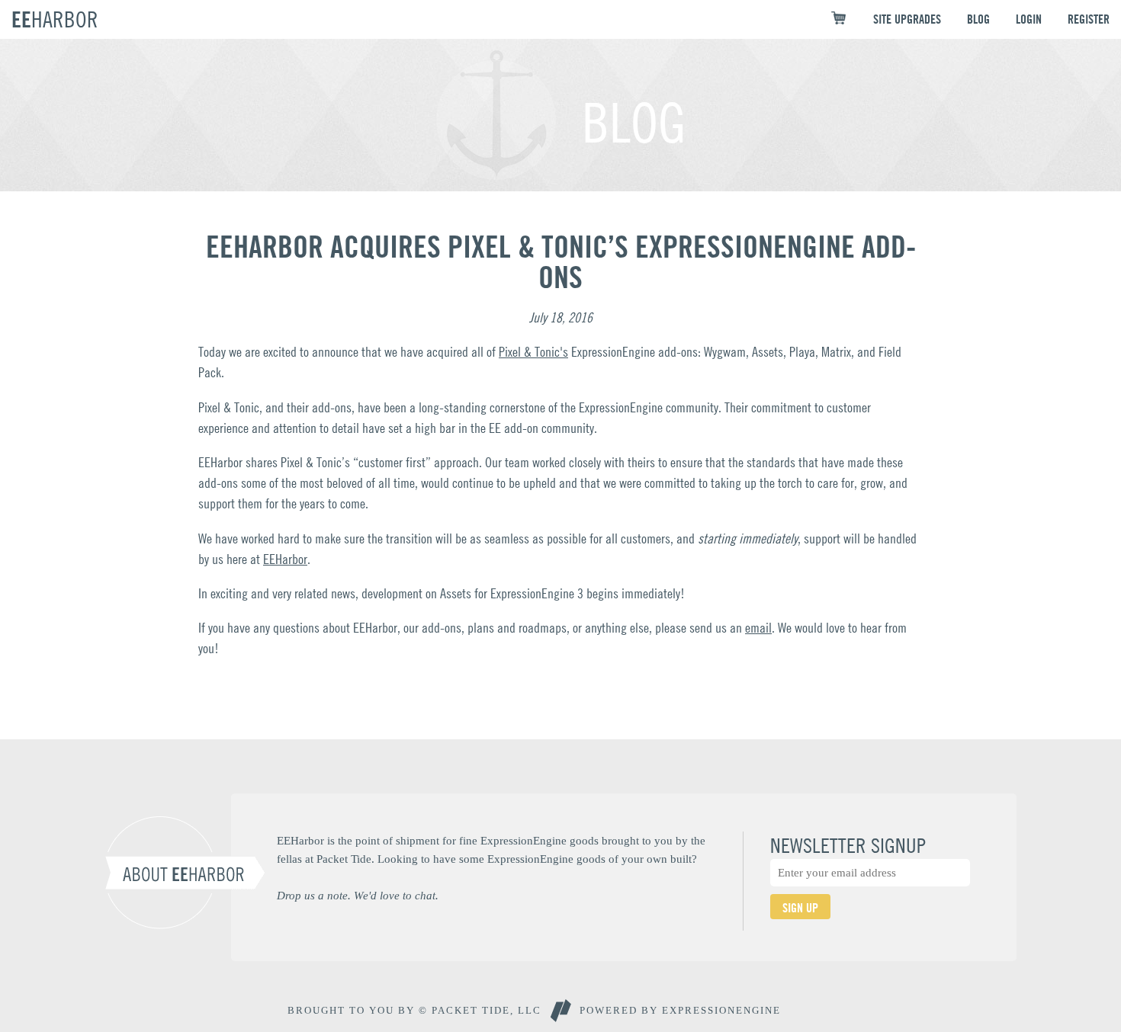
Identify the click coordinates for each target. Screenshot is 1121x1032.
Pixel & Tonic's (533, 352)
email (758, 628)
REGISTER (1089, 19)
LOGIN (1029, 19)
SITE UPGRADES (907, 19)
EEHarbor (285, 559)
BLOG (978, 19)
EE (54, 19)
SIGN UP (800, 907)
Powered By (680, 1010)
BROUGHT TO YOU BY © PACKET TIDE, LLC (414, 1010)
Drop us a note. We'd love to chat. (357, 895)
